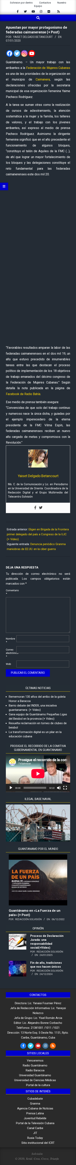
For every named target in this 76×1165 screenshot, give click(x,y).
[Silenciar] (59, 788)
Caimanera (43, 79)
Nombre (10, 640)
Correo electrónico (11, 653)
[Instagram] (24, 53)
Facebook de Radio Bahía (23, 394)
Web (8, 664)
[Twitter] (17, 53)
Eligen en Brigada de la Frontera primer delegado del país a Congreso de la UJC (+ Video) (38, 534)
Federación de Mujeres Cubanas (48, 68)
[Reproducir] (11, 788)
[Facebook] (9, 53)
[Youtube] (31, 53)
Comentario (11, 592)
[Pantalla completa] (65, 788)
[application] (38, 773)
